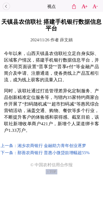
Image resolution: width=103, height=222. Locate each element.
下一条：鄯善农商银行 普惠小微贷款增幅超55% (45, 152)
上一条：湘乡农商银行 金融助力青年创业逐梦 (43, 145)
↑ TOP (51, 172)
